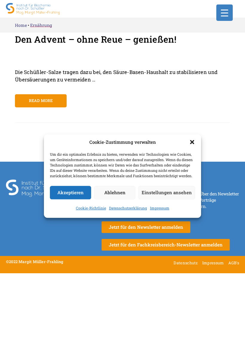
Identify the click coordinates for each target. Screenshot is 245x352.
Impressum (159, 208)
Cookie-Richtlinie (91, 208)
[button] (192, 142)
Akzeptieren (70, 192)
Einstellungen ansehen (167, 192)
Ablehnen (114, 192)
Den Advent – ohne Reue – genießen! (95, 39)
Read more (41, 100)
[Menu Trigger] (224, 12)
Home (21, 25)
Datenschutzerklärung (128, 208)
